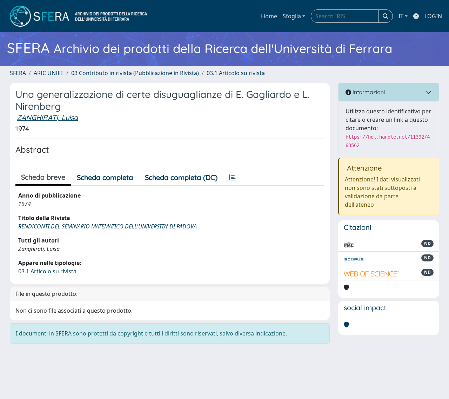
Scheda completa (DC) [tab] (181, 177)
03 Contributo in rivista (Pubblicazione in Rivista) (135, 73)
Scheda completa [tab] (105, 177)
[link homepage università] (78, 16)
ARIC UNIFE (48, 73)
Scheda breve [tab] (43, 177)
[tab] (232, 177)
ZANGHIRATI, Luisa (47, 117)
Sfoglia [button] (292, 16)
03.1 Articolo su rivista (236, 73)
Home (269, 16)
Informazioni (368, 91)
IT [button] (400, 16)
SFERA (18, 73)
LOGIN (433, 16)
